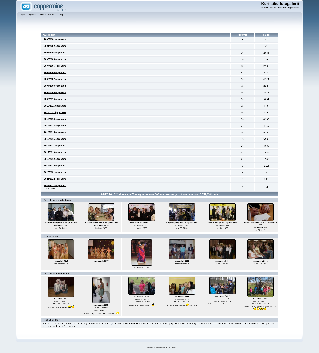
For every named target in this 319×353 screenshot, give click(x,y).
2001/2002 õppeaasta (55, 46)
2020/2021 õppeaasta (55, 172)
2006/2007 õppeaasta (55, 79)
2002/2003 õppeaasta (55, 52)
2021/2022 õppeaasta (55, 179)
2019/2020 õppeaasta (55, 165)
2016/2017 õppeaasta (55, 145)
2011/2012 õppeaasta (55, 112)
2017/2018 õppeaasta (55, 152)
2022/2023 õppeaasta (55, 185)
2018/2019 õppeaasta (55, 159)
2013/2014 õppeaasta (55, 125)
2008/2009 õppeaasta (55, 92)
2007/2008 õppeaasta (55, 86)
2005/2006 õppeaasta (55, 72)
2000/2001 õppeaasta (55, 39)
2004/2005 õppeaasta (55, 66)
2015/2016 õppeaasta (55, 139)
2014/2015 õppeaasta (55, 132)
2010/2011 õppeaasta (55, 105)
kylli (112, 323)
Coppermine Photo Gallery (166, 347)
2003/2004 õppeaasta (55, 59)
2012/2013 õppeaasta (55, 119)
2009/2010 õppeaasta (55, 99)
